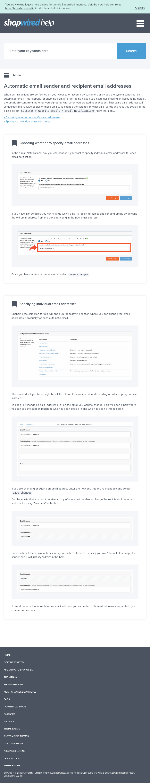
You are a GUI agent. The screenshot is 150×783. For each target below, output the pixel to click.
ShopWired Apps (13, 684)
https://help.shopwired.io (19, 8)
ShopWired (59, 773)
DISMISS (140, 8)
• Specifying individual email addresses (27, 121)
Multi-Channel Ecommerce (20, 691)
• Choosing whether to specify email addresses (32, 117)
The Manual (11, 677)
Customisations (13, 743)
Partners (9, 714)
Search (131, 51)
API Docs (9, 721)
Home (7, 655)
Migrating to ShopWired (18, 669)
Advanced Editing (14, 751)
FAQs (7, 699)
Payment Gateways (15, 706)
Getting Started (14, 662)
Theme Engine (12, 765)
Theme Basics (12, 728)
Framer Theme (12, 758)
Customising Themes (16, 736)
